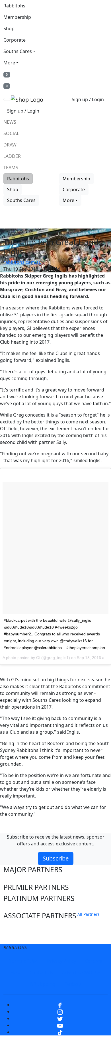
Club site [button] (17, 927)
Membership (17, 17)
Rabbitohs (14, 6)
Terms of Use (23, 961)
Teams (10, 167)
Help (15, 972)
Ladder (12, 156)
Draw (10, 145)
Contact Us (41, 972)
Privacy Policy (61, 961)
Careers (93, 961)
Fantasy (72, 984)
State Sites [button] (20, 937)
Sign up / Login (88, 99)
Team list (14, 233)
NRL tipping (42, 984)
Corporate (14, 40)
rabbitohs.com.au (22, 262)
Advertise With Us (81, 972)
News (9, 122)
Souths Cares (17, 51)
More (9, 63)
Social (11, 133)
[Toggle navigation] (7, 99)
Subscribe (56, 858)
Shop (9, 28)
